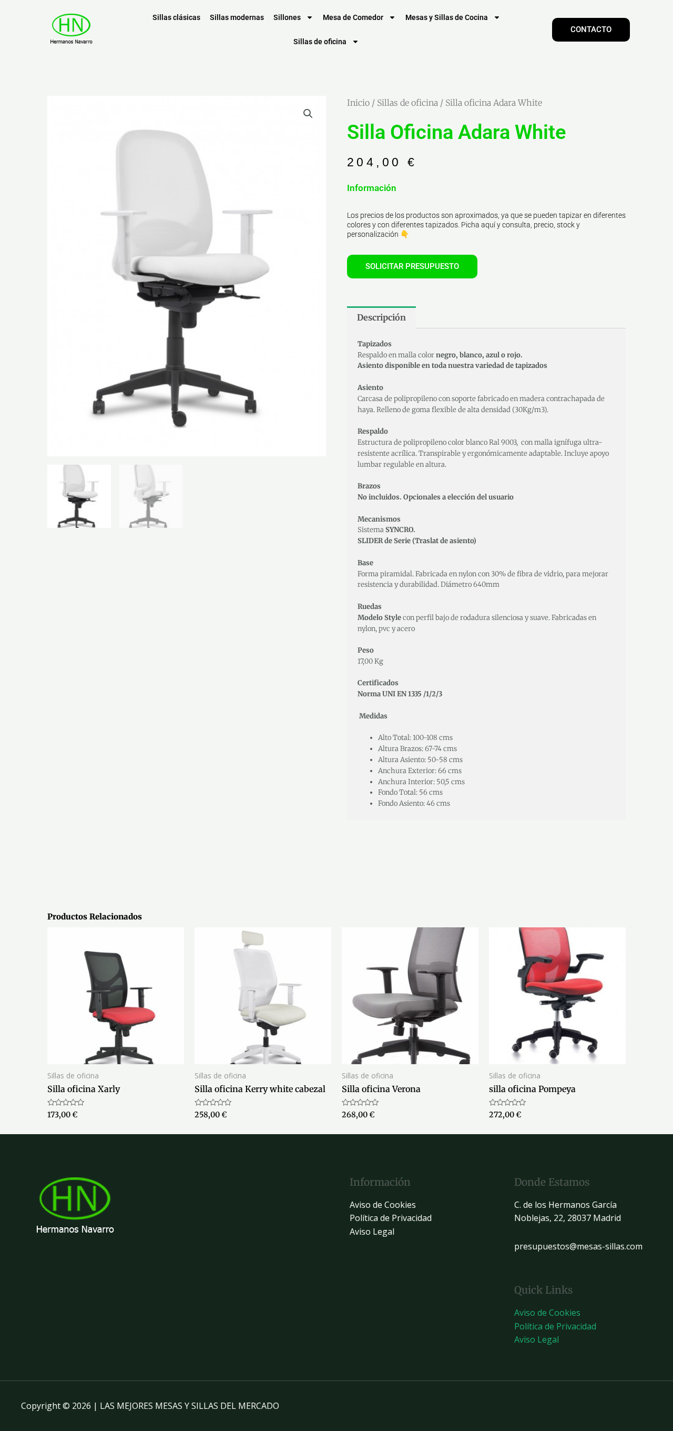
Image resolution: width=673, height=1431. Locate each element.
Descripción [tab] (381, 317)
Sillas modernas (237, 17)
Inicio (358, 102)
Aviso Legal (372, 1231)
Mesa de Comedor (353, 17)
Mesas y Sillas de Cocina (446, 17)
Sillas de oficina (319, 41)
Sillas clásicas (176, 17)
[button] (308, 113)
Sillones (287, 17)
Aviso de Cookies (383, 1204)
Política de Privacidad (391, 1218)
